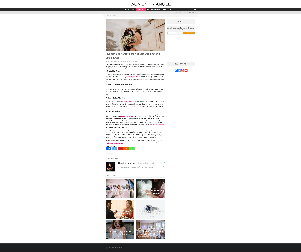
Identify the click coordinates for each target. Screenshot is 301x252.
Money (170, 9)
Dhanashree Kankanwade (113, 61)
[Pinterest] (120, 148)
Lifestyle (141, 9)
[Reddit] (126, 148)
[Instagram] (182, 70)
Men (164, 9)
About (180, 12)
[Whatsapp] (132, 148)
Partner (189, 12)
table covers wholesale (158, 124)
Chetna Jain (151, 196)
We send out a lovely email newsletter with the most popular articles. (181, 29)
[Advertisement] (181, 48)
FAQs (185, 12)
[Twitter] (114, 148)
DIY (148, 9)
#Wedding (109, 154)
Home (176, 12)
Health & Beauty (129, 9)
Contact (194, 12)
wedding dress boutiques (132, 76)
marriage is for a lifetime (115, 143)
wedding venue (128, 101)
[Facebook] (108, 148)
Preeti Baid (120, 196)
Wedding (129, 61)
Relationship (155, 9)
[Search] (195, 9)
